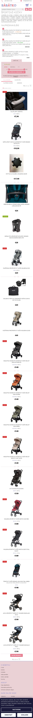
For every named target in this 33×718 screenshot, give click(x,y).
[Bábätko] (8, 5)
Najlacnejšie (6, 80)
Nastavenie (17, 709)
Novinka (12, 67)
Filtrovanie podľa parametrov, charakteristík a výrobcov (15, 76)
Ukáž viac (15, 60)
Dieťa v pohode (4, 677)
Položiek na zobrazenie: (16, 72)
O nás (2, 667)
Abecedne (19, 83)
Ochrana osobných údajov (7, 689)
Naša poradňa (4, 674)
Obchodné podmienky (6, 687)
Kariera (2, 669)
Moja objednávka (5, 685)
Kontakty (3, 672)
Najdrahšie (17, 80)
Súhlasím (24, 715)
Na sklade (7, 64)
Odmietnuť (8, 715)
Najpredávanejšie (8, 83)
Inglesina (3, 696)
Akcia (5, 67)
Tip (18, 67)
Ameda (13, 696)
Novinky (3, 679)
